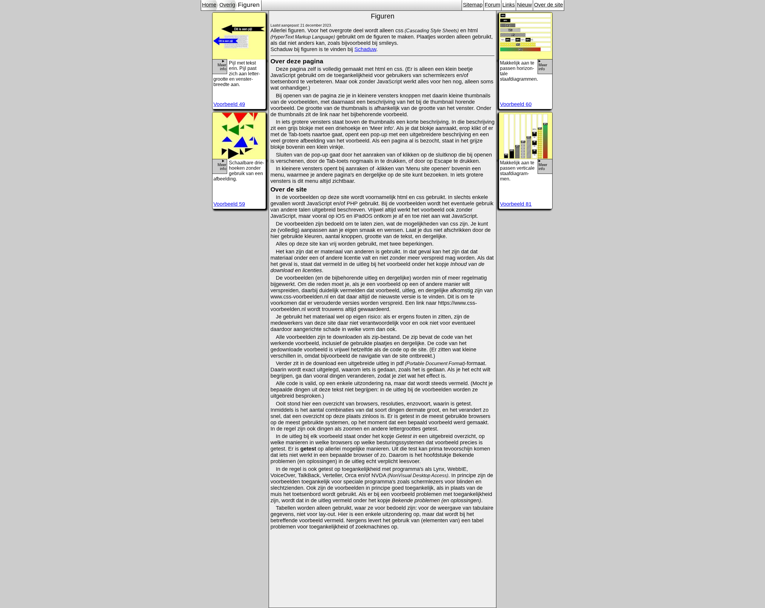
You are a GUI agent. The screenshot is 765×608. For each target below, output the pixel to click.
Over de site (548, 5)
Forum (492, 5)
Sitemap (473, 5)
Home (209, 5)
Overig (227, 5)
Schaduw (365, 49)
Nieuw (524, 5)
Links (508, 5)
